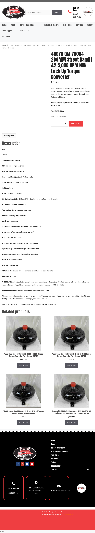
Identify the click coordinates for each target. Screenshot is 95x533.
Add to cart (75, 123)
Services (79, 25)
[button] (3, 36)
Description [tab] (9, 136)
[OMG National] (28, 527)
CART (8, 36)
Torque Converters (27, 25)
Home (4, 25)
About (13, 25)
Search (57, 12)
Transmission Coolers (50, 25)
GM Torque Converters (32, 45)
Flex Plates (67, 25)
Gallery (90, 25)
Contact (23, 30)
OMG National (68, 514)
